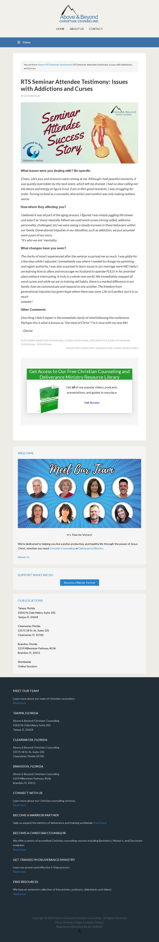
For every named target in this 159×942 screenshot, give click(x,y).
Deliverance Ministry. (91, 548)
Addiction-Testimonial (50, 340)
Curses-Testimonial (77, 340)
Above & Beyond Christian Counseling (79, 13)
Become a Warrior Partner (79, 582)
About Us (23, 557)
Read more (19, 703)
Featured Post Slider (102, 340)
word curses (130, 348)
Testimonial (44, 344)
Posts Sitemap (64, 922)
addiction (88, 348)
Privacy (99, 922)
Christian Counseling (62, 548)
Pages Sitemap (84, 922)
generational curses (108, 348)
